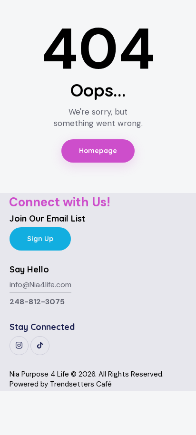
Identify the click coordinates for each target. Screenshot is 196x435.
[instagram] (19, 345)
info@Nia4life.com (40, 285)
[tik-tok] (39, 345)
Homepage (98, 150)
